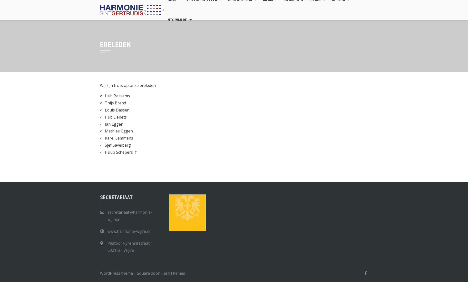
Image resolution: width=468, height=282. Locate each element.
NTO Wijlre (177, 20)
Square (143, 273)
